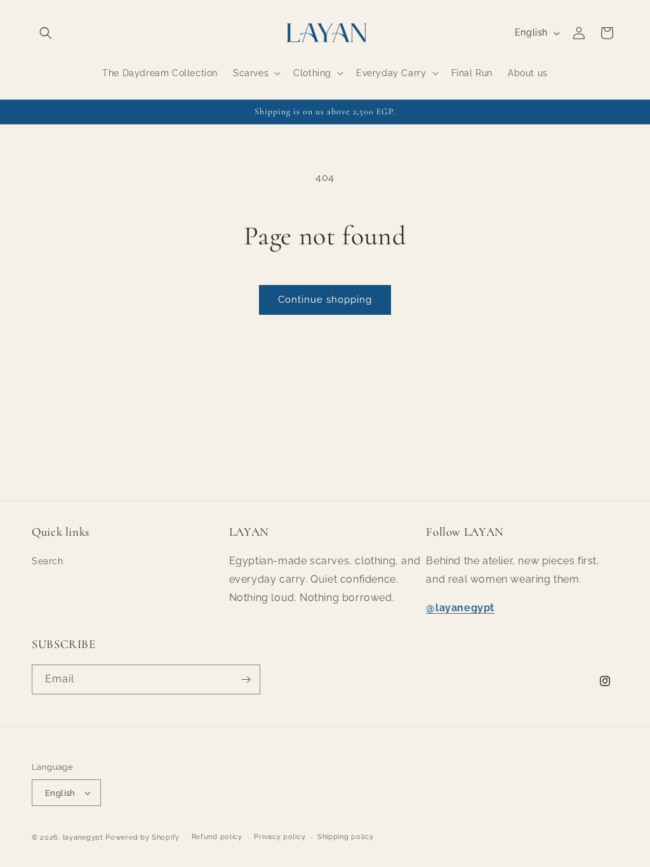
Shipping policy (345, 837)
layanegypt (83, 837)
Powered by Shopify (142, 837)
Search (47, 561)
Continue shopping (325, 299)
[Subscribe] (246, 679)
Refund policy (217, 837)
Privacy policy (279, 837)
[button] (46, 33)
